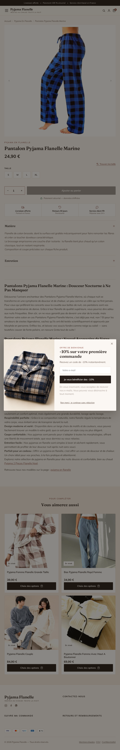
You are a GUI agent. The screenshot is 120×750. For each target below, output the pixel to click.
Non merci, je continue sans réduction (77, 402)
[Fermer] (111, 343)
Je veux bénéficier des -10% (79, 379)
